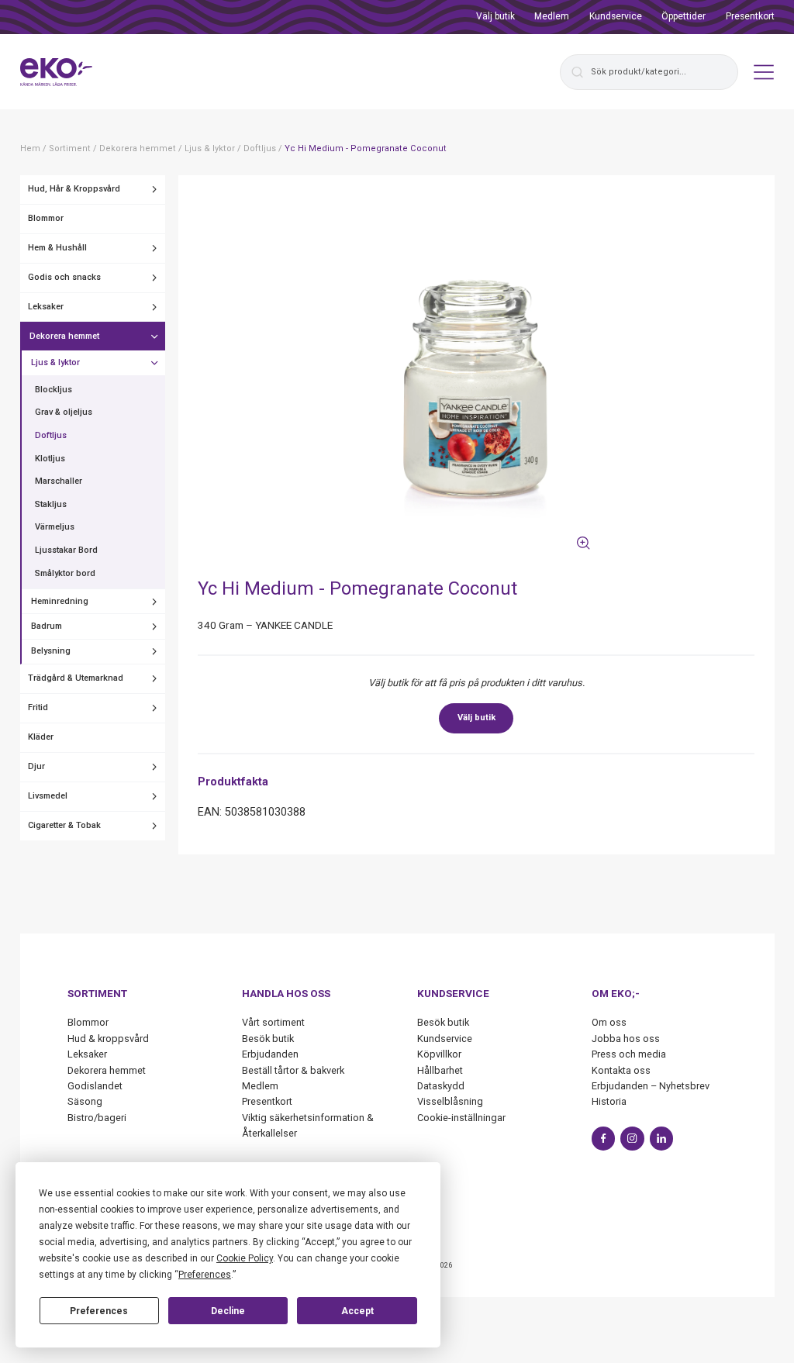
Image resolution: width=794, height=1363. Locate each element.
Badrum (46, 626)
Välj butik (495, 16)
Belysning (51, 651)
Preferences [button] (204, 1274)
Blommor (46, 218)
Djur (36, 766)
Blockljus (53, 390)
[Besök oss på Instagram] (632, 1139)
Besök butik (268, 1038)
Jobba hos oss (626, 1038)
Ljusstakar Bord (66, 550)
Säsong (84, 1101)
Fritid (38, 707)
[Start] (56, 72)
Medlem (551, 16)
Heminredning (59, 601)
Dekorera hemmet (64, 336)
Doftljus (51, 435)
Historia (609, 1101)
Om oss (609, 1022)
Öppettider (683, 16)
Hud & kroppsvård (108, 1038)
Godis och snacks (64, 277)
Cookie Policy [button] (244, 1258)
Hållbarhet (440, 1070)
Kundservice (615, 16)
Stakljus (51, 504)
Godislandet (95, 1086)
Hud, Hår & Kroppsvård (74, 189)
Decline (228, 1311)
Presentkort (750, 16)
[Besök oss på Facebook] (604, 1139)
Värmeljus (54, 527)
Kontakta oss (621, 1070)
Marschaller (58, 481)
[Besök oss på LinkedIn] (662, 1139)
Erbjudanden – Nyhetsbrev (650, 1086)
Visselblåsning (450, 1101)
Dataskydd (440, 1086)
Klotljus (50, 459)
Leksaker (46, 307)
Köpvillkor (439, 1054)
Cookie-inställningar (461, 1117)
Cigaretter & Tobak (64, 825)
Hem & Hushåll (57, 248)
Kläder (41, 737)
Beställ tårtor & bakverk (293, 1070)
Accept (357, 1311)
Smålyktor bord (65, 573)
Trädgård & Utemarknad (75, 678)
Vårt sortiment (273, 1022)
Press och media (629, 1054)
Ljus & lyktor (55, 362)
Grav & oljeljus (63, 412)
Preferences (99, 1311)
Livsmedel (47, 796)
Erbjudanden (270, 1054)
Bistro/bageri (96, 1117)
